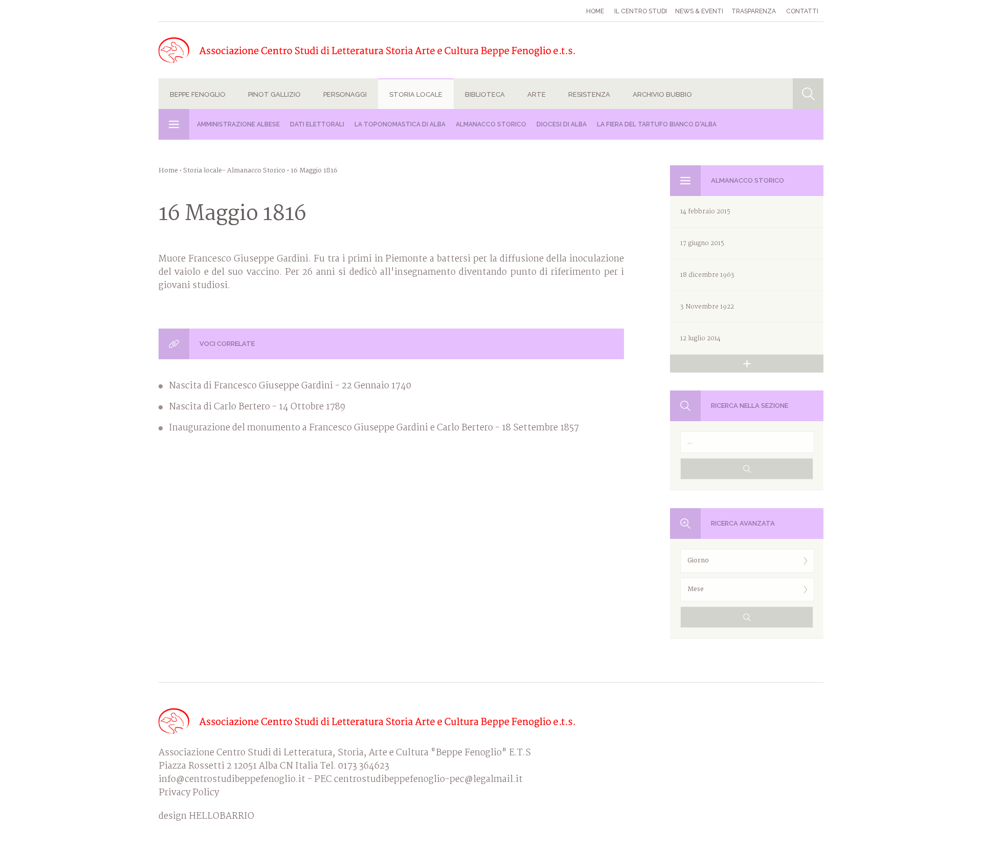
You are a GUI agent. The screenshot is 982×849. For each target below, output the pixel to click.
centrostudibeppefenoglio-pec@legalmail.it (428, 779)
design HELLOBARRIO (206, 816)
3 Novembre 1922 (707, 306)
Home (595, 11)
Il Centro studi (640, 11)
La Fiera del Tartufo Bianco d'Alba (657, 124)
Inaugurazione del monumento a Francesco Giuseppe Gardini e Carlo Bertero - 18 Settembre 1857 (374, 428)
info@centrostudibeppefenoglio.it (232, 779)
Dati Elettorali (317, 124)
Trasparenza (753, 11)
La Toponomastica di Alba (399, 124)
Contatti (802, 11)
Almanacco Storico (491, 124)
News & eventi (699, 11)
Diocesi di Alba (562, 124)
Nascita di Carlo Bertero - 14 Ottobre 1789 (257, 407)
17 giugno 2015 (702, 243)
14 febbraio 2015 (705, 211)
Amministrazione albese (238, 124)
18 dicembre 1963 (707, 275)
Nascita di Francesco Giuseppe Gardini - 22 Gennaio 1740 (290, 386)
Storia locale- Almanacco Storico (234, 170)
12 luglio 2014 (700, 338)
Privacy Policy (189, 793)
